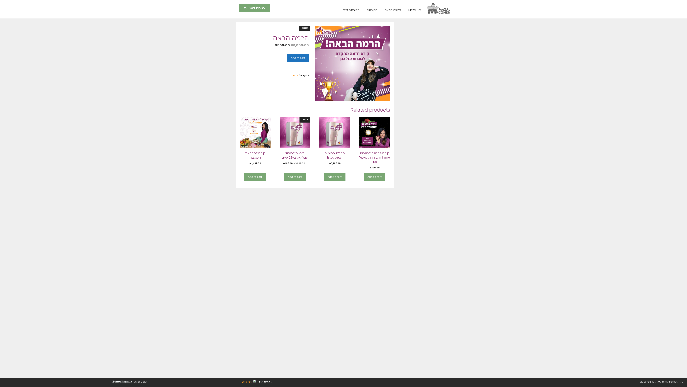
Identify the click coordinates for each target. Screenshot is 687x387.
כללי (295, 75)
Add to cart (298, 58)
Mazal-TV (414, 10)
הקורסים (372, 10)
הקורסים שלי (351, 10)
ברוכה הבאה (392, 10)
